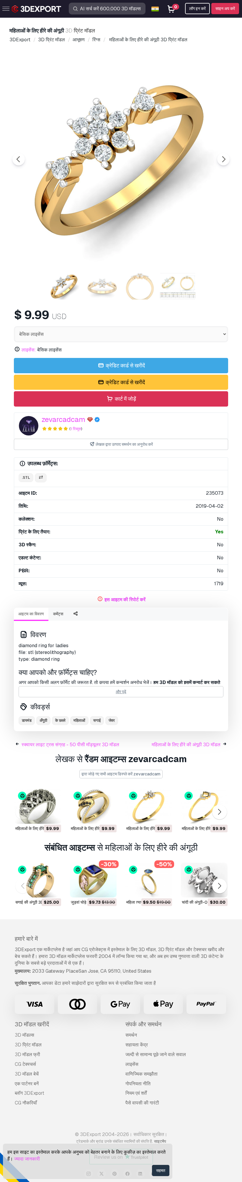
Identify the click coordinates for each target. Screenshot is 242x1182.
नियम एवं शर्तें (136, 1093)
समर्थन (131, 1035)
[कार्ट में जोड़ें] (40, 816)
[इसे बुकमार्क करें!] (52, 816)
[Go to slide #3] (140, 286)
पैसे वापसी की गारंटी (142, 1103)
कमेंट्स (58, 614)
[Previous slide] (18, 159)
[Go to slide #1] (64, 286)
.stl (26, 477)
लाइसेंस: (29, 350)
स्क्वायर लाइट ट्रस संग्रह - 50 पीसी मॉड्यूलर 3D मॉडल (70, 745)
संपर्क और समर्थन (143, 1024)
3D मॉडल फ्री (27, 1054)
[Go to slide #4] (177, 286)
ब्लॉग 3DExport (29, 1093)
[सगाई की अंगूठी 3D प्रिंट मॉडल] (37, 880)
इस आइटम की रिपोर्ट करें (124, 599)
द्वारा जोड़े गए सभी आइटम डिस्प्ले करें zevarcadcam (121, 774)
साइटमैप (160, 1141)
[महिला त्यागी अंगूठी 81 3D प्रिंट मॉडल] (148, 880)
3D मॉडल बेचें (27, 1074)
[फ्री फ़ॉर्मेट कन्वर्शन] (40, 478)
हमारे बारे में (26, 939)
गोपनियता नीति (138, 1084)
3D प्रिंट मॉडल (28, 1045)
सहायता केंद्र (136, 1045)
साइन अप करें (225, 8)
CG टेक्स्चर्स (25, 1064)
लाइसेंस (131, 1064)
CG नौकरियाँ (26, 1103)
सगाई (97, 720)
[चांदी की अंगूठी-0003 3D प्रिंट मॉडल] (204, 880)
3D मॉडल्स (24, 1035)
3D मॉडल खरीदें (32, 1024)
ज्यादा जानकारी (27, 1159)
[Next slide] (223, 159)
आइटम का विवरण (31, 614)
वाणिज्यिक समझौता (141, 1074)
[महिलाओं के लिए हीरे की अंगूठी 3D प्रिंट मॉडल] (37, 806)
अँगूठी (43, 720)
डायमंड (27, 720)
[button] (219, 812)
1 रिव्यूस (76, 428)
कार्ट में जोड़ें (125, 398)
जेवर (112, 720)
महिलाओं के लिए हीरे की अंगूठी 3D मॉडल (186, 745)
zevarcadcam (63, 419)
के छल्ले (60, 720)
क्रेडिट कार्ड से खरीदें (124, 365)
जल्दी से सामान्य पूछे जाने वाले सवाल (155, 1054)
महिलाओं (79, 720)
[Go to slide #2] (102, 286)
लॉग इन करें (197, 8)
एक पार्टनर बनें (27, 1084)
